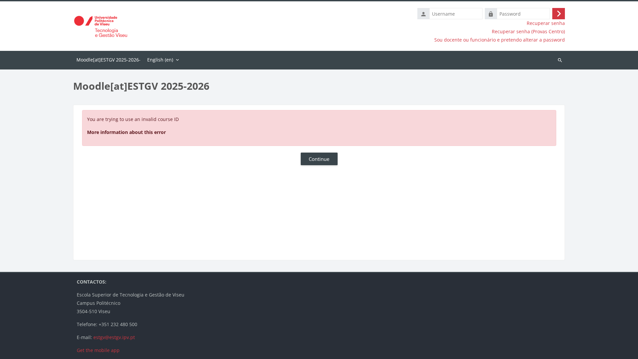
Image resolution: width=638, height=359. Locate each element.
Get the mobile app (98, 350)
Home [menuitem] (108, 60)
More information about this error (126, 132)
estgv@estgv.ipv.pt (114, 337)
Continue (319, 159)
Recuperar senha (546, 23)
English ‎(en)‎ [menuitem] (160, 60)
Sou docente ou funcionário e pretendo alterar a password (499, 40)
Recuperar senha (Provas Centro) (528, 32)
